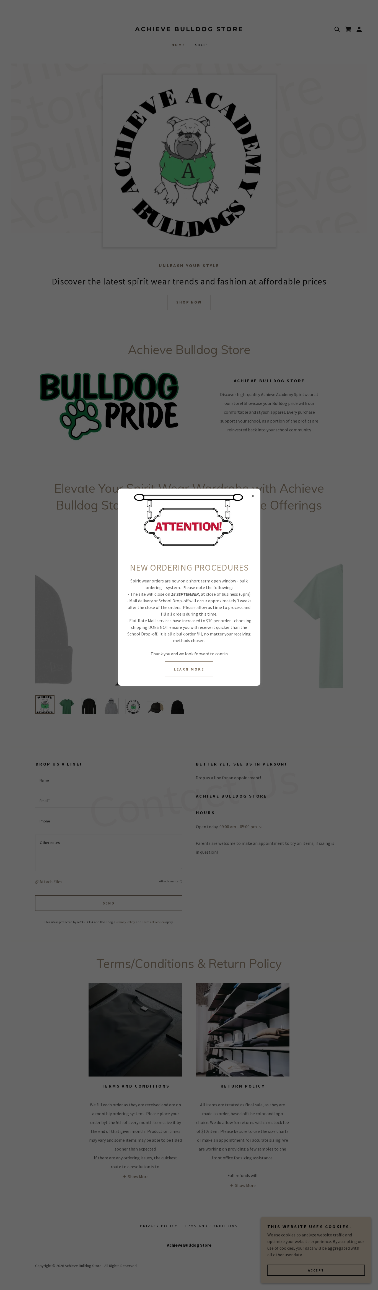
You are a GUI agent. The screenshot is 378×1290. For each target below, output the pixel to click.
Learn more (189, 669)
